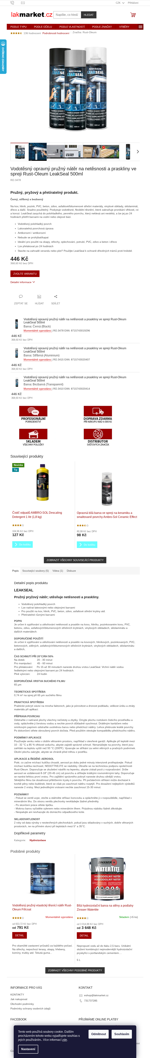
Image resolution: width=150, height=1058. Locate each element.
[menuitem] (18, 27)
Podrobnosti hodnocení (55, 33)
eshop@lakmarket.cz (96, 995)
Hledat (89, 14)
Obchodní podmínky (22, 1003)
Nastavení (28, 1049)
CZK (118, 2)
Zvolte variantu (25, 273)
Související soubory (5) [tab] (35, 570)
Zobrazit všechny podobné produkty (75, 970)
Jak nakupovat (18, 999)
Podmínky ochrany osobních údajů (30, 1008)
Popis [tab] (15, 570)
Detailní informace (20, 282)
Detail (19, 935)
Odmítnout (98, 1034)
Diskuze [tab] (71, 570)
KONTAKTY (17, 994)
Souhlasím (121, 1034)
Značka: (85, 32)
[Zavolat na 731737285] (15, 2)
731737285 (90, 1000)
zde (64, 1039)
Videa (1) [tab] (57, 570)
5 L (78, 959)
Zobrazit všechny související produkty (75, 560)
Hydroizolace (38, 840)
